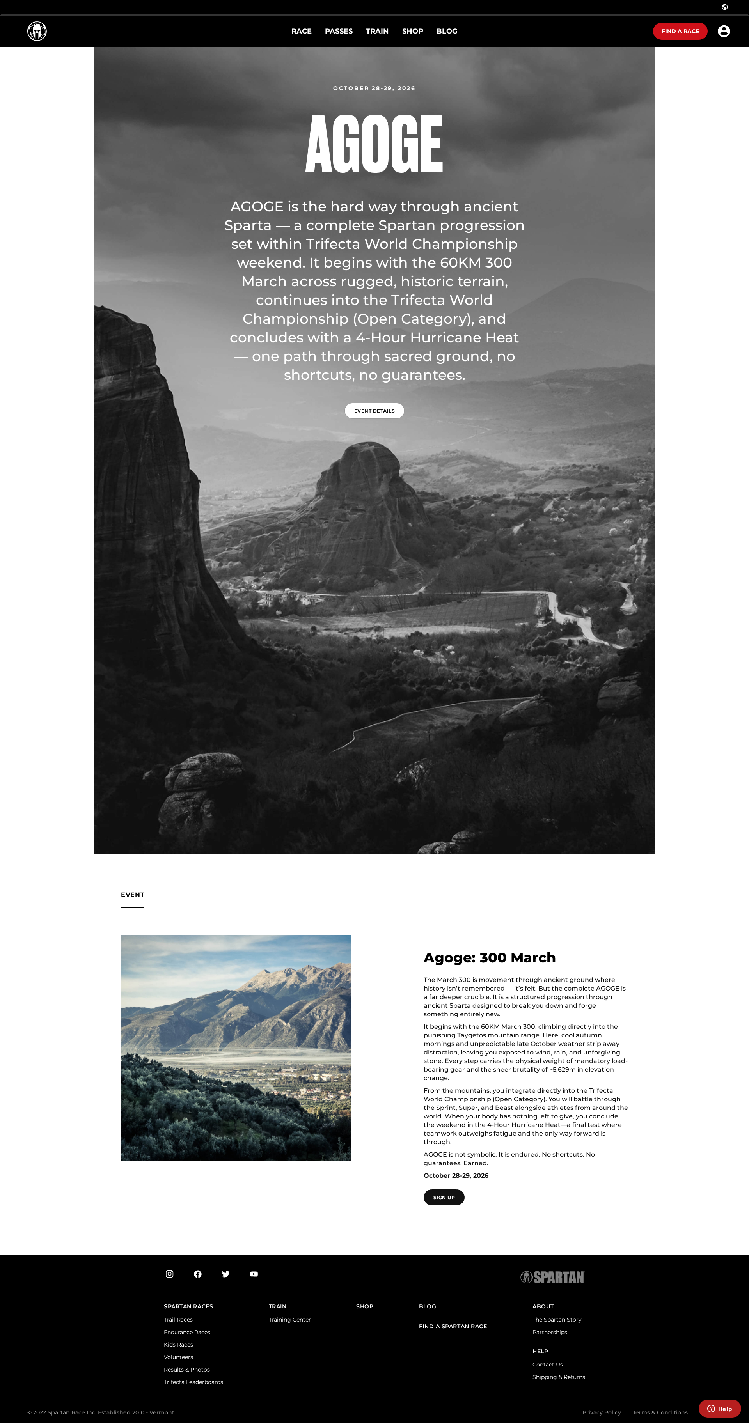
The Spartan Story (557, 1319)
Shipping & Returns (558, 1376)
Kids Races (178, 1344)
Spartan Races (188, 1306)
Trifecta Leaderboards (193, 1382)
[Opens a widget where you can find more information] (719, 1409)
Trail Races (178, 1319)
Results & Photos (187, 1369)
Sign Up (444, 1197)
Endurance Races (187, 1332)
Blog (427, 1306)
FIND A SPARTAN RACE (453, 1326)
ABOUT (543, 1306)
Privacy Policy (601, 1412)
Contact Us (547, 1364)
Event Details (374, 411)
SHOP (364, 1306)
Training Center (290, 1319)
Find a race (680, 31)
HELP (540, 1351)
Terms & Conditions (660, 1412)
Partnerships (549, 1332)
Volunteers (178, 1357)
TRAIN (278, 1306)
